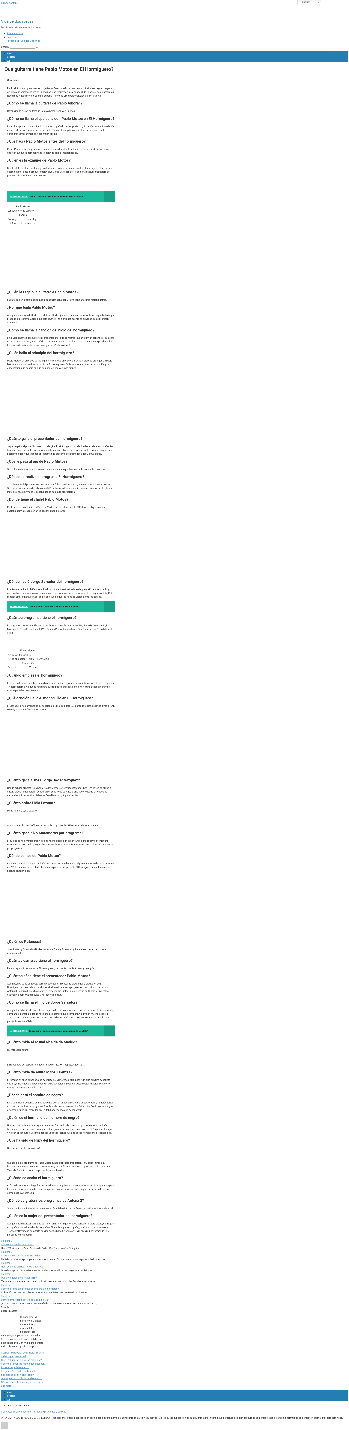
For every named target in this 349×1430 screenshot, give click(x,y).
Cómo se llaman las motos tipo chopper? (23, 1363)
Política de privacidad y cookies (23, 40)
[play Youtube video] (61, 256)
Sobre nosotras (22, 1411)
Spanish (306, 2)
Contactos (6, 1411)
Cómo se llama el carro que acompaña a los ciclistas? (30, 1288)
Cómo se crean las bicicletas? (17, 1244)
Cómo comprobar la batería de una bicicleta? (25, 1299)
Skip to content (9, 3)
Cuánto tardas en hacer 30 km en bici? (21, 1255)
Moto (9, 53)
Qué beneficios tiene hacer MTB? (19, 1277)
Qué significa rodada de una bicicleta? (21, 1378)
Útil (8, 60)
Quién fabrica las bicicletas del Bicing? (21, 1360)
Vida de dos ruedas (17, 21)
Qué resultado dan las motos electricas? (23, 1266)
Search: (5, 46)
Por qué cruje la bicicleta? (15, 1367)
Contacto (11, 37)
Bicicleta (11, 57)
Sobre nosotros (15, 33)
